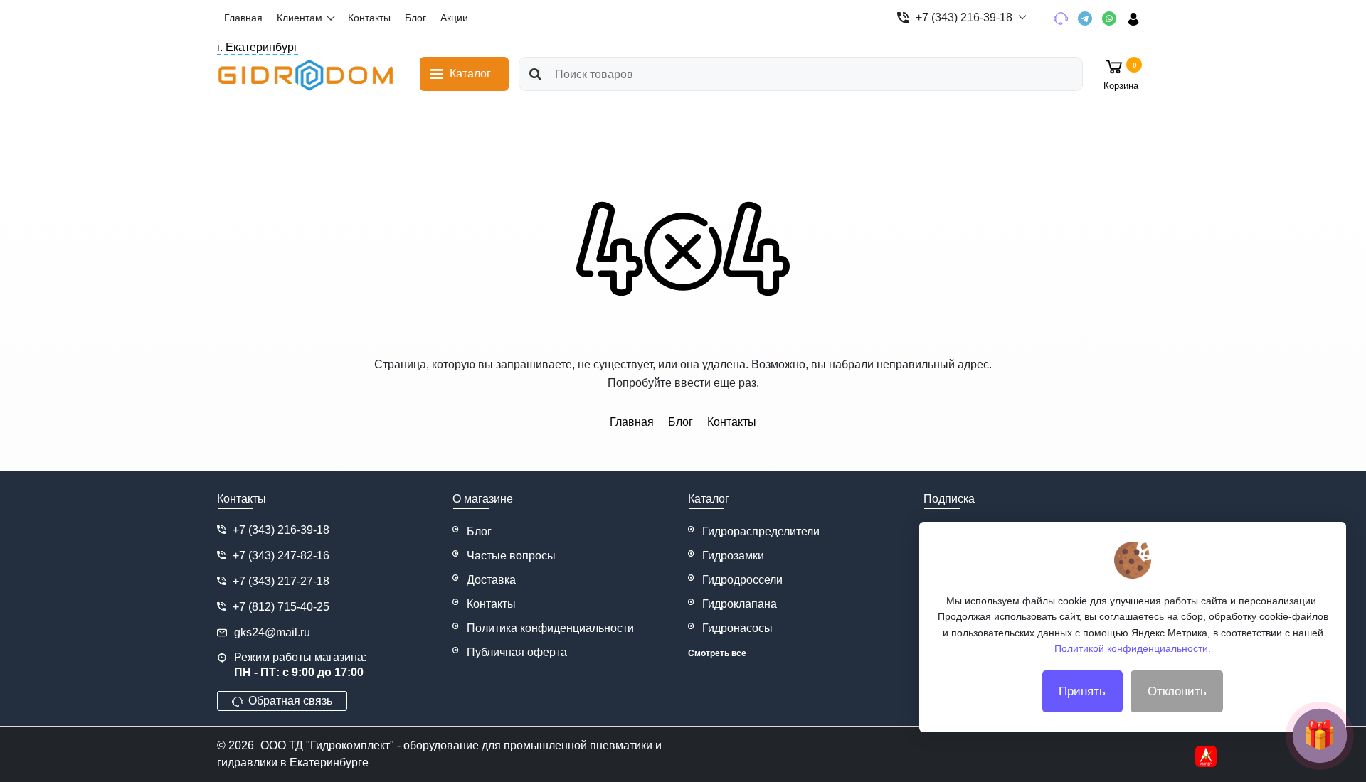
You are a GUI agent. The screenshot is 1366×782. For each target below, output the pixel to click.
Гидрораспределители (761, 531)
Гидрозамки (733, 555)
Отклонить (1177, 691)
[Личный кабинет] (1138, 18)
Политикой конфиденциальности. (1132, 648)
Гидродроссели (742, 579)
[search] (535, 74)
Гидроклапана (739, 604)
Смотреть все (717, 653)
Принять (1082, 691)
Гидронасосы (737, 628)
